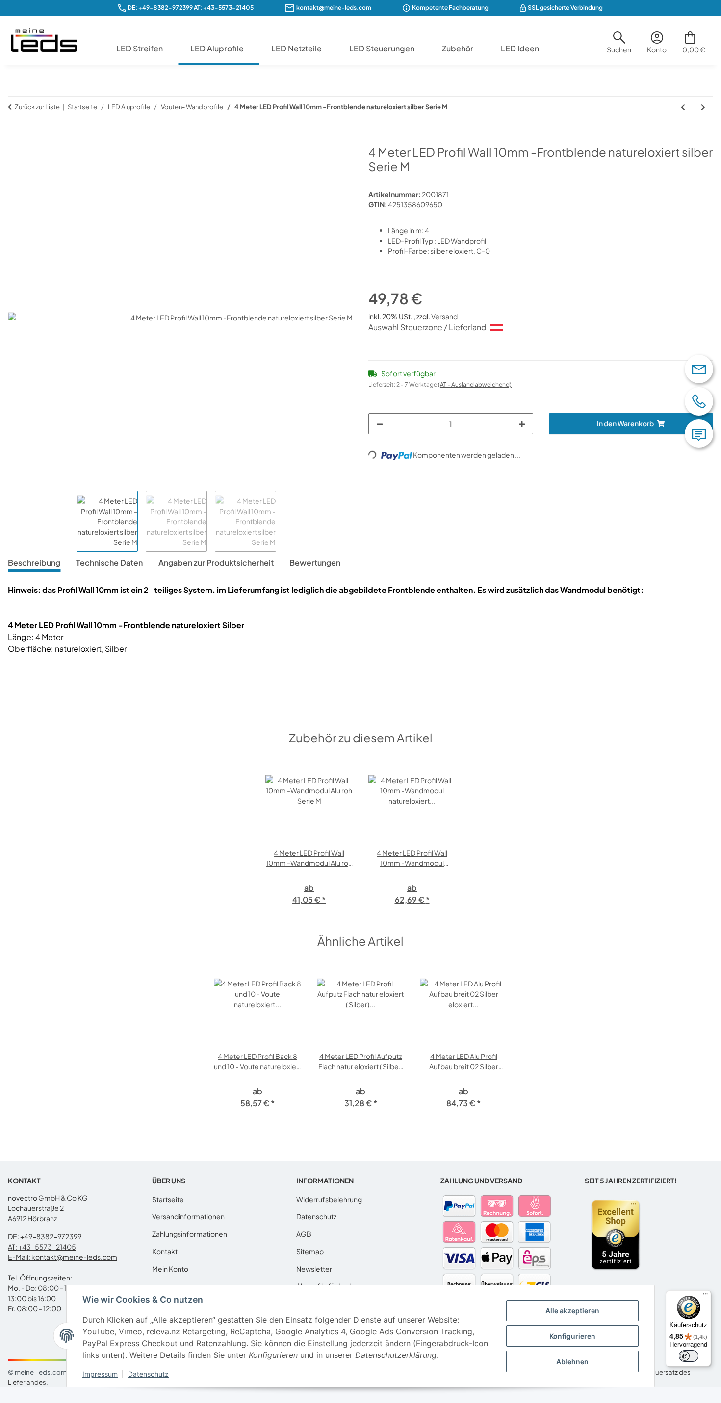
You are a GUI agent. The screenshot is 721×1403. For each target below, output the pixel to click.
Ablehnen (572, 1361)
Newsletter (314, 1268)
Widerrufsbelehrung (329, 1199)
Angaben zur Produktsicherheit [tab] (216, 562)
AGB (303, 1234)
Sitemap (310, 1251)
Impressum (100, 1374)
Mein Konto (170, 1268)
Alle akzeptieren (572, 1310)
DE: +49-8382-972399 (160, 7)
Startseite (168, 1199)
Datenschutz (148, 1374)
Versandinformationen (188, 1216)
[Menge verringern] (379, 424)
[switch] (688, 1356)
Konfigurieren (572, 1336)
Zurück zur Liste (37, 107)
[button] (619, 46)
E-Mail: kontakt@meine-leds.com (62, 1257)
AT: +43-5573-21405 (42, 1246)
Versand (444, 316)
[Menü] (705, 1296)
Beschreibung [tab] (34, 562)
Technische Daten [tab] (109, 562)
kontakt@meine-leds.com (333, 7)
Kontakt (165, 1251)
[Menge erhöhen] (522, 424)
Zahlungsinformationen (189, 1234)
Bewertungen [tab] (314, 562)
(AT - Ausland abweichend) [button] (475, 384)
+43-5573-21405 (228, 7)
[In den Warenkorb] (16, 139)
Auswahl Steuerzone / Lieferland (428, 327)
